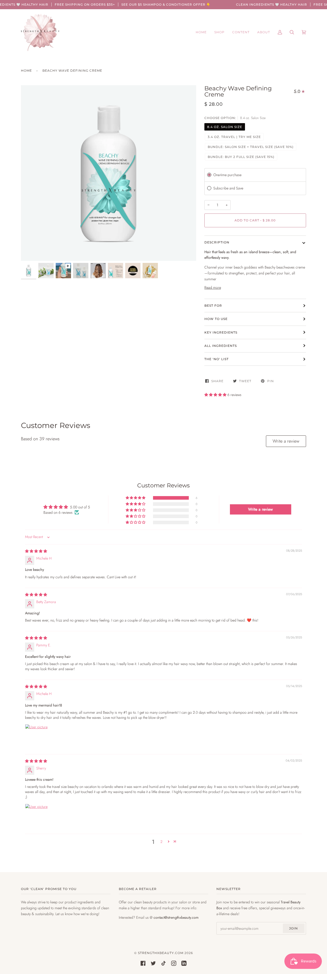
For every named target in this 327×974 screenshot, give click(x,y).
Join (293, 928)
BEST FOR (213, 305)
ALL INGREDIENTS (220, 346)
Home (26, 70)
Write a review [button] (260, 509)
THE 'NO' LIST (216, 359)
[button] (215, 394)
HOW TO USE (216, 319)
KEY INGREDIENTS (220, 332)
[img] (36, 551)
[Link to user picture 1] (37, 736)
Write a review (286, 441)
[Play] (108, 241)
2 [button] (161, 841)
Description (216, 242)
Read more (212, 287)
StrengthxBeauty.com (160, 953)
